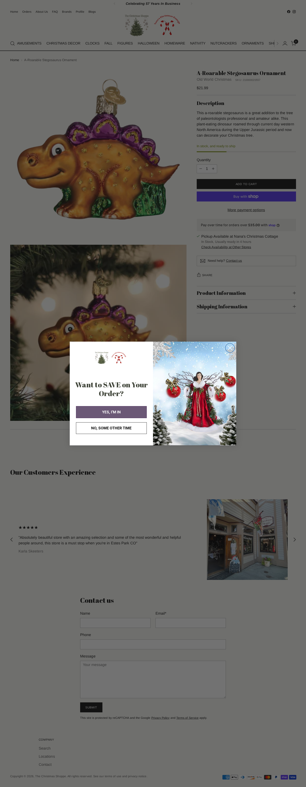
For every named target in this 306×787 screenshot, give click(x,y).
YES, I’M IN (111, 412)
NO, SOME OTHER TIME (111, 428)
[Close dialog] (230, 348)
